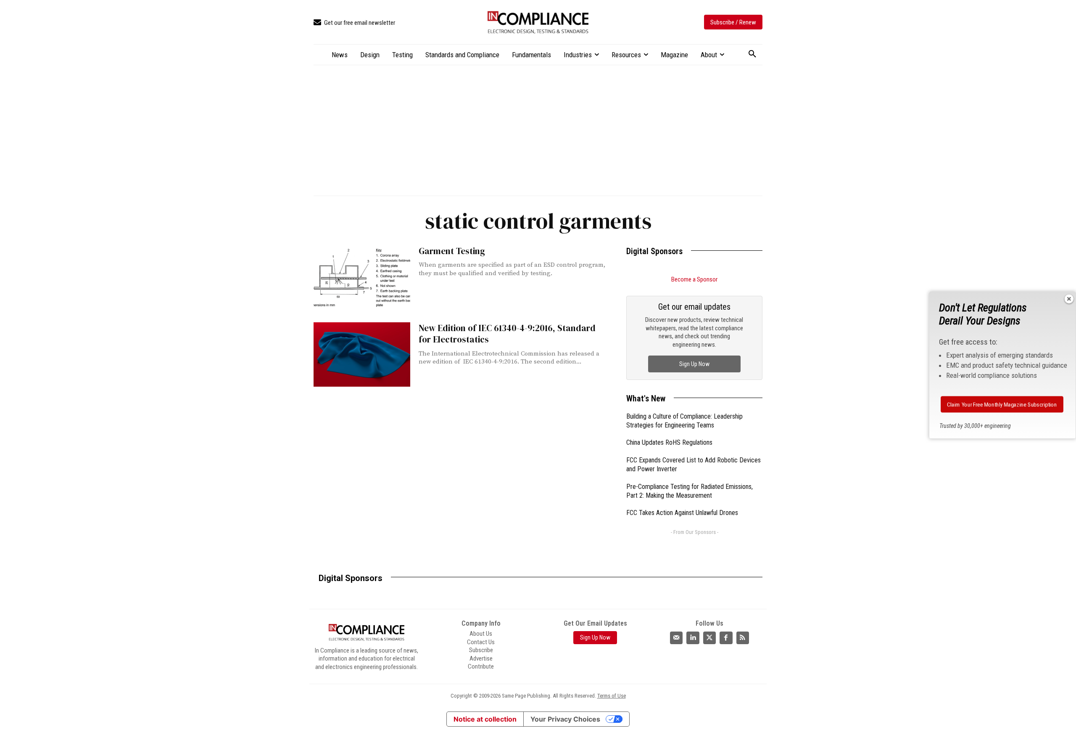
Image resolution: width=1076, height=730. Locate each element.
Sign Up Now (694, 364)
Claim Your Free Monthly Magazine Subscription (1002, 404)
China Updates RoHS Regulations (669, 442)
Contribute (481, 666)
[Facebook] (726, 638)
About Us (480, 633)
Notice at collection (485, 719)
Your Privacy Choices (565, 719)
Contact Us (481, 642)
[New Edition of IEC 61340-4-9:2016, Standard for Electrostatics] (362, 354)
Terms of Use (611, 696)
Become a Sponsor (694, 279)
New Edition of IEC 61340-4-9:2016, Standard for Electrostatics (507, 333)
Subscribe (481, 650)
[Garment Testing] (362, 277)
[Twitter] (709, 638)
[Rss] (742, 638)
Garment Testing (452, 251)
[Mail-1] (676, 638)
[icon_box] (354, 23)
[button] (752, 54)
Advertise (481, 658)
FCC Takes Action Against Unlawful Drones (682, 513)
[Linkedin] (692, 638)
